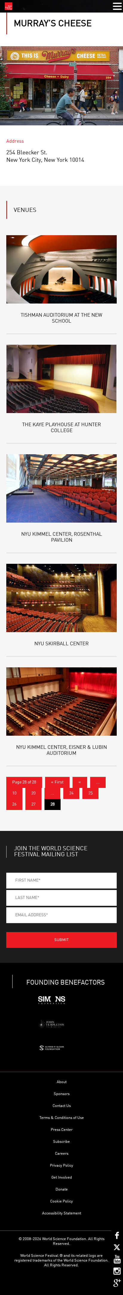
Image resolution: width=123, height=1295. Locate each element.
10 (14, 793)
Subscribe (61, 1142)
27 (33, 804)
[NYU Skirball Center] (61, 598)
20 (33, 793)
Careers (61, 1154)
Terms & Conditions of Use (61, 1118)
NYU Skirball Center (61, 643)
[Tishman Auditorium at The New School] (61, 269)
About (62, 1082)
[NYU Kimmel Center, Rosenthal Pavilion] (61, 488)
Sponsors (62, 1094)
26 (14, 804)
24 (71, 793)
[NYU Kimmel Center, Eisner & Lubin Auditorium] (61, 701)
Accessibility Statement (61, 1213)
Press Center (62, 1130)
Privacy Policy (61, 1166)
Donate (62, 1189)
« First (57, 782)
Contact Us (62, 1106)
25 (90, 793)
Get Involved (61, 1177)
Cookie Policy (61, 1201)
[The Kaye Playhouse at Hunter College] (61, 379)
